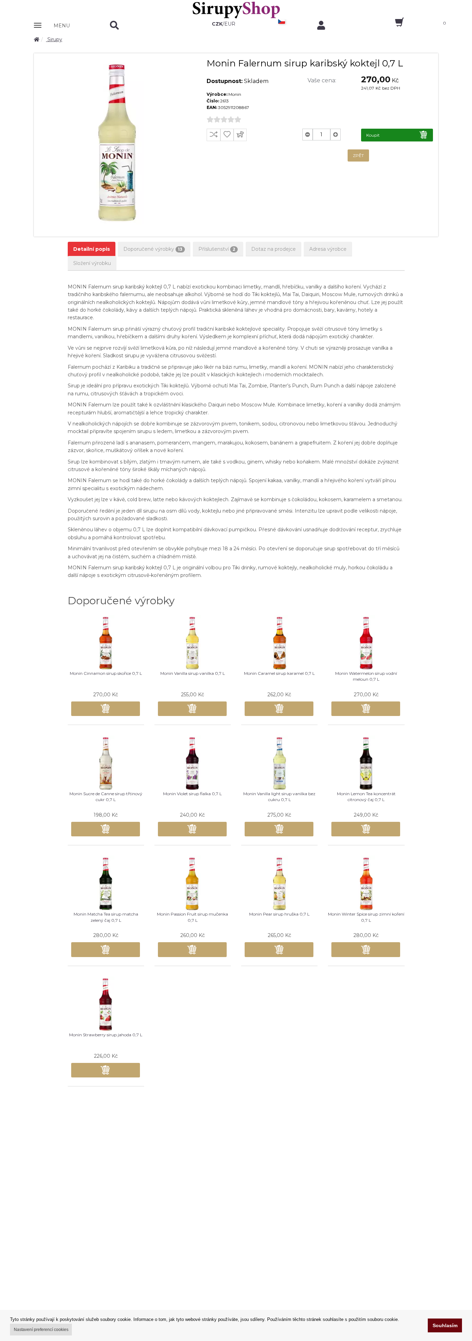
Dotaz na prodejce (273, 249)
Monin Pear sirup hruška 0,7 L (279, 914)
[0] (393, 24)
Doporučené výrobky (152, 249)
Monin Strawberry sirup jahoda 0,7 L (105, 1034)
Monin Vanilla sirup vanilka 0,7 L (192, 673)
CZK (217, 24)
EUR (229, 24)
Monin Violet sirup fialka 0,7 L (192, 793)
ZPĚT (358, 155)
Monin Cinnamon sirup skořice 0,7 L (106, 673)
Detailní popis (91, 249)
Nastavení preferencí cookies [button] (41, 1329)
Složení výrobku (92, 263)
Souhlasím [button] (445, 1325)
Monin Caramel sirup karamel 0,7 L (279, 673)
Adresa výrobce (328, 249)
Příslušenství (216, 249)
